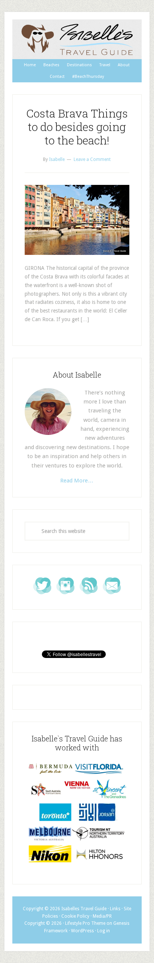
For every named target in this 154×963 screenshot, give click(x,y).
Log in (103, 930)
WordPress (82, 930)
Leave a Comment (92, 159)
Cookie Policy (75, 916)
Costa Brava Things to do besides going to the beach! (77, 126)
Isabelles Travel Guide (77, 39)
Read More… (76, 480)
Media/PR (102, 916)
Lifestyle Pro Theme (85, 923)
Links (115, 908)
